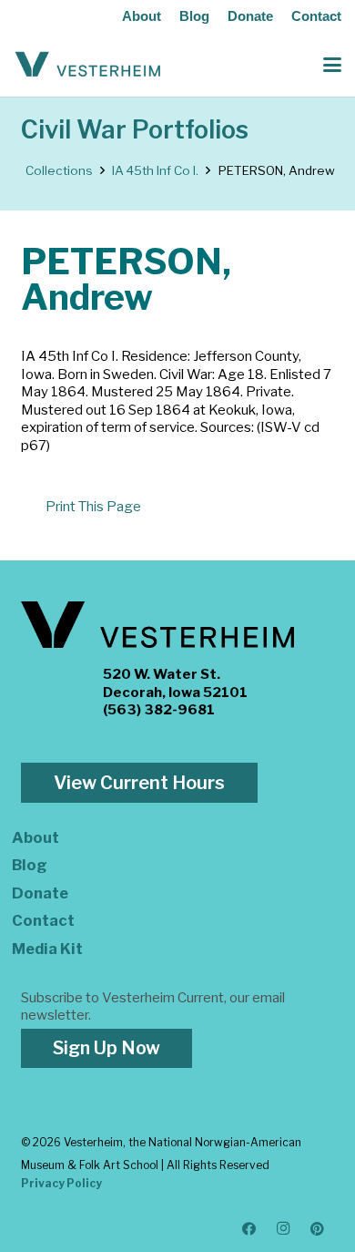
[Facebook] (249, 1229)
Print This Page (93, 506)
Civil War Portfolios (134, 130)
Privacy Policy (61, 1183)
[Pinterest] (317, 1229)
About (141, 16)
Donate (250, 16)
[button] (332, 65)
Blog (194, 16)
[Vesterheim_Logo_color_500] (88, 64)
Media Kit (47, 948)
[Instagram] (284, 1229)
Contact (316, 16)
